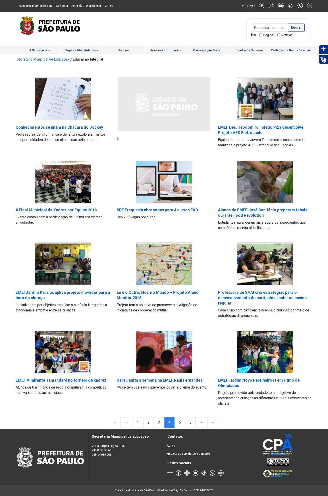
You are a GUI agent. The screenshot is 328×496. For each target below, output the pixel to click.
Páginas (269, 35)
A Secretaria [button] (38, 50)
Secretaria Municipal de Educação (43, 59)
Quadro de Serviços (249, 50)
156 (172, 446)
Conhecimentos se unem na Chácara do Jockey (59, 127)
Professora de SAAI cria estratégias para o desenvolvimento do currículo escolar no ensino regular (262, 297)
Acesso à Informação (165, 50)
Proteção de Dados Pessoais (291, 50)
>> (201, 422)
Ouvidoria (62, 5)
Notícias (287, 35)
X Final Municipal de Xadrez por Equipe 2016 (56, 210)
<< (127, 422)
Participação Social (207, 50)
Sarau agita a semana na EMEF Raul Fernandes (159, 380)
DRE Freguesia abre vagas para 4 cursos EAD (157, 210)
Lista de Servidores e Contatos (190, 453)
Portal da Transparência (86, 5)
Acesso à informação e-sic (35, 5)
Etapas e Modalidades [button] (80, 50)
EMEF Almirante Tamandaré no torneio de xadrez (61, 380)
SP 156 (108, 5)
